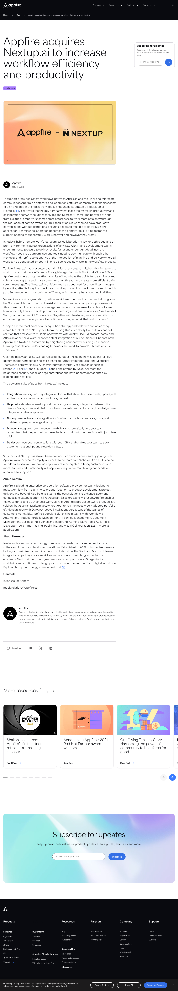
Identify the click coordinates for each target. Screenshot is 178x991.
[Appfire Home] (12, 5)
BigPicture (7, 937)
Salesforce (36, 945)
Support (152, 940)
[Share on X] (41, 648)
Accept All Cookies (155, 985)
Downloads (66, 954)
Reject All (129, 985)
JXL (4, 953)
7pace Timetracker (11, 957)
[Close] (173, 985)
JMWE (6, 945)
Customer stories (69, 962)
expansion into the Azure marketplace (86, 288)
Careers (123, 940)
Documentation (155, 936)
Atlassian (36, 937)
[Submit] (168, 62)
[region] (89, 985)
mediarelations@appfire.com (22, 588)
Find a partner (96, 931)
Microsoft (36, 941)
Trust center (66, 940)
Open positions (126, 944)
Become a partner (98, 936)
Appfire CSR (125, 936)
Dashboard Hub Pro (11, 949)
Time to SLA (8, 941)
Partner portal (96, 940)
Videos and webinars (70, 958)
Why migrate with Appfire (43, 963)
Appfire (26, 203)
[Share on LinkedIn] (51, 648)
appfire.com (11, 530)
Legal (122, 948)
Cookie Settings (102, 985)
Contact (152, 931)
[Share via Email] (31, 648)
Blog (63, 931)
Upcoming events (69, 936)
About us (123, 931)
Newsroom (124, 956)
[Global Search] (173, 5)
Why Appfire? (125, 952)
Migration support (39, 959)
